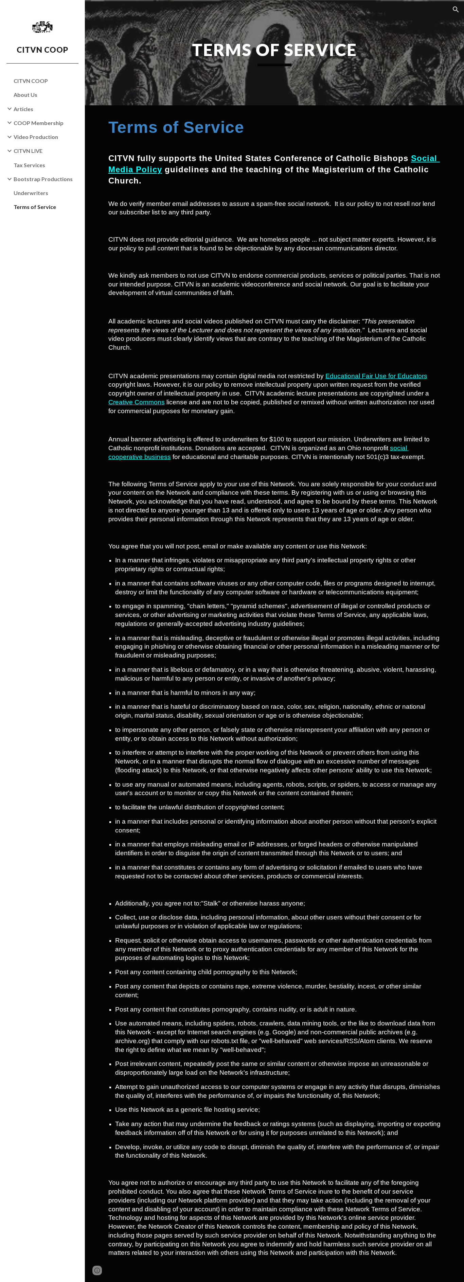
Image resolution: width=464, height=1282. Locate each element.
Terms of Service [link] (35, 207)
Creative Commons (136, 402)
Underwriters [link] (31, 193)
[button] (456, 9)
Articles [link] (23, 109)
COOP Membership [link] (39, 123)
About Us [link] (25, 94)
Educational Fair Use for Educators (376, 376)
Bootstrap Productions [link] (43, 179)
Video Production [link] (36, 137)
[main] (274, 52)
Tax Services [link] (29, 165)
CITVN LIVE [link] (28, 150)
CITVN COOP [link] (31, 80)
